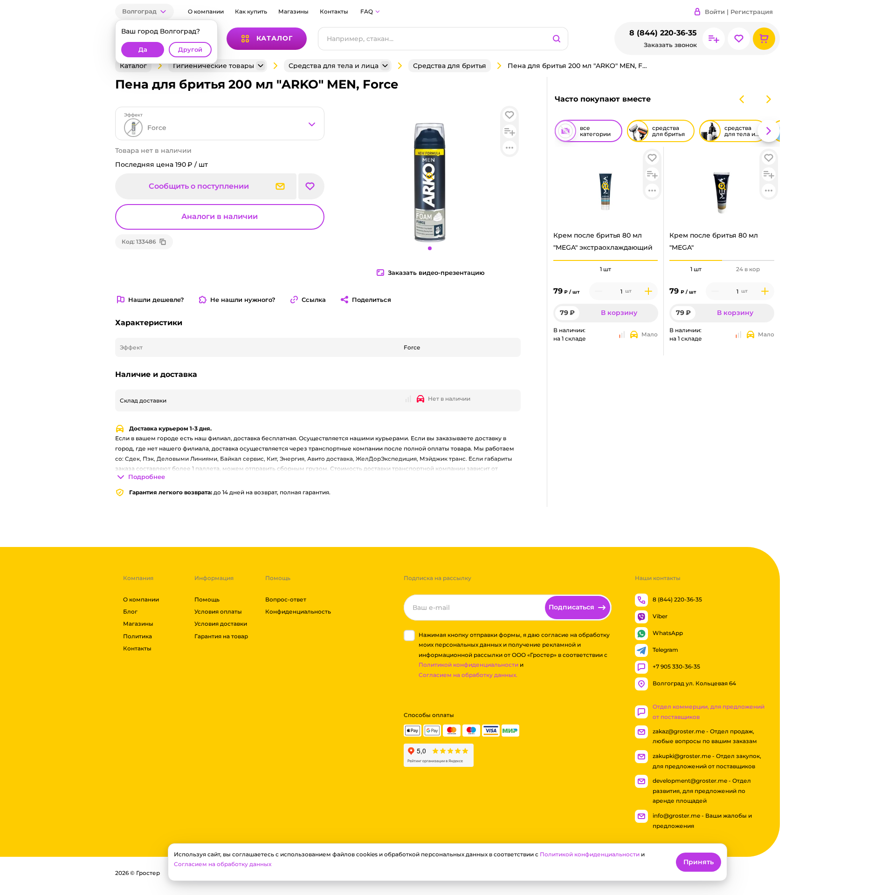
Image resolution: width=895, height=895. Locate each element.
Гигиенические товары (213, 65)
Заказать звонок (670, 44)
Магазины (293, 11)
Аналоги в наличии (219, 216)
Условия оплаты (218, 611)
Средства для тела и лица (334, 65)
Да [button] (142, 49)
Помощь (207, 599)
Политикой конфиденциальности (468, 665)
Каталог (133, 65)
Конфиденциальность (298, 611)
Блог (130, 611)
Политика (137, 636)
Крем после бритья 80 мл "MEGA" (713, 241)
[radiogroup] (605, 269)
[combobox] (219, 123)
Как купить (251, 11)
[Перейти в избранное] (739, 38)
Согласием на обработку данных (222, 864)
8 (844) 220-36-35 (663, 32)
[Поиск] (556, 38)
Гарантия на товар (221, 636)
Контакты (334, 11)
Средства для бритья (449, 65)
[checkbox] (409, 635)
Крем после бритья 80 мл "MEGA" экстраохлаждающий (603, 241)
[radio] (605, 260)
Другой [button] (190, 49)
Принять (698, 862)
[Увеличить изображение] (605, 186)
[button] (144, 11)
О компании (206, 11)
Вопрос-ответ (285, 599)
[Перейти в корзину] (764, 38)
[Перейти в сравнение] (713, 38)
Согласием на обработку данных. (468, 674)
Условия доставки (220, 624)
